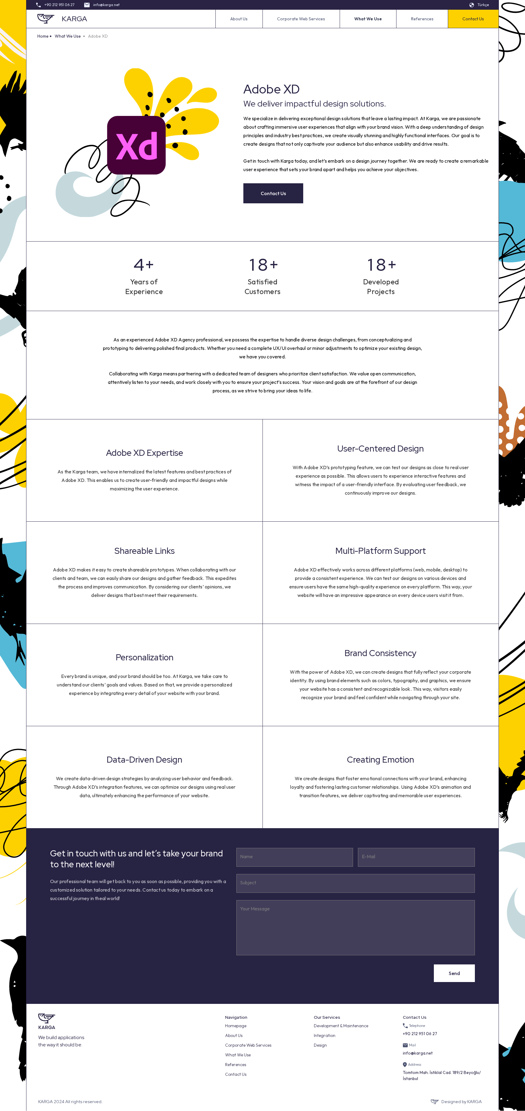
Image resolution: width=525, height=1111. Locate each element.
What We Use (68, 36)
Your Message (255, 909)
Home (43, 36)
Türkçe (483, 4)
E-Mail (368, 856)
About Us (239, 19)
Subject (248, 882)
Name (246, 856)
